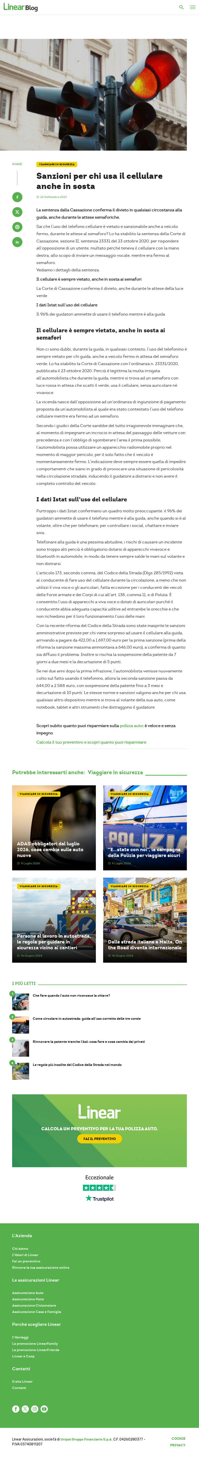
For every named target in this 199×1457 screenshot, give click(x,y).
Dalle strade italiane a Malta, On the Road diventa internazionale (145, 945)
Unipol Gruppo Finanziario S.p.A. (86, 1439)
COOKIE (178, 1438)
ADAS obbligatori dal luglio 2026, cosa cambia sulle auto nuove (50, 849)
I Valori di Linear (25, 1255)
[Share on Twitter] (17, 213)
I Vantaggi (20, 1337)
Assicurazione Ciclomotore (34, 1305)
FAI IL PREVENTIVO (99, 1139)
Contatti (19, 1388)
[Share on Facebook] (17, 198)
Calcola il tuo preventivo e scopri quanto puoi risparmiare (91, 742)
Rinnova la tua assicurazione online (40, 1267)
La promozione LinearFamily (35, 1343)
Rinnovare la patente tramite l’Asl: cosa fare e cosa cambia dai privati (89, 1042)
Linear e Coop (23, 1356)
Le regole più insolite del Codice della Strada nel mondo (77, 1065)
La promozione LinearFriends (35, 1350)
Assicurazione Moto (28, 1299)
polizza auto (131, 725)
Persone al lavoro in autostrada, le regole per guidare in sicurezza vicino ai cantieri (54, 942)
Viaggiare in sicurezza (57, 164)
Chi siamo (20, 1248)
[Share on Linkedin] (17, 243)
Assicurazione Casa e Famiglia (36, 1312)
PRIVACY (177, 1445)
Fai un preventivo (26, 1261)
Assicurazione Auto (27, 1293)
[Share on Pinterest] (17, 227)
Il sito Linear (22, 1381)
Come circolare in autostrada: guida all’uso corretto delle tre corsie (87, 1019)
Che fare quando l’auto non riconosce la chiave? (71, 996)
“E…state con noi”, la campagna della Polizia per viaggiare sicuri (144, 852)
